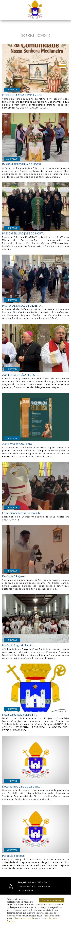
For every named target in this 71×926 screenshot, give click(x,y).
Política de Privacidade (23, 918)
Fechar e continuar (51, 900)
